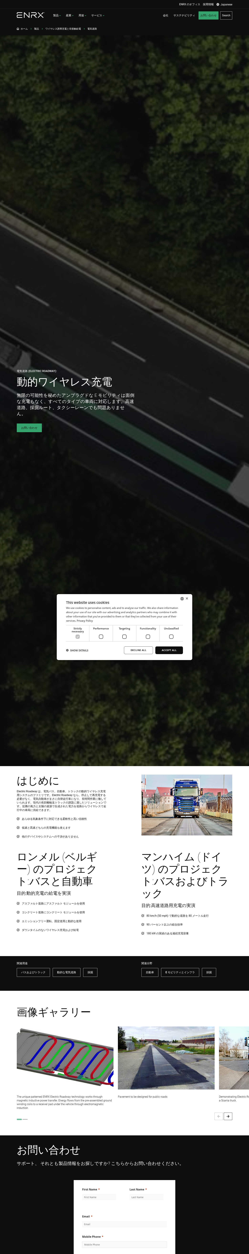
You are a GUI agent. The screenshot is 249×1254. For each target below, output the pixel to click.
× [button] (186, 598)
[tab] (19, 1119)
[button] (77, 650)
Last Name (137, 1189)
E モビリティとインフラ (180, 972)
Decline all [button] (138, 650)
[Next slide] (228, 1116)
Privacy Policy (85, 620)
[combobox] (182, 598)
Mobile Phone (91, 1237)
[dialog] (124, 627)
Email (86, 1216)
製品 (56, 15)
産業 (68, 15)
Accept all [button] (169, 650)
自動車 (150, 972)
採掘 (90, 972)
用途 (81, 15)
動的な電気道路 (66, 972)
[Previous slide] (218, 1116)
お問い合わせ (29, 427)
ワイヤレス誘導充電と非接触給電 (63, 29)
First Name (89, 1189)
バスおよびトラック (33, 972)
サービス (96, 15)
